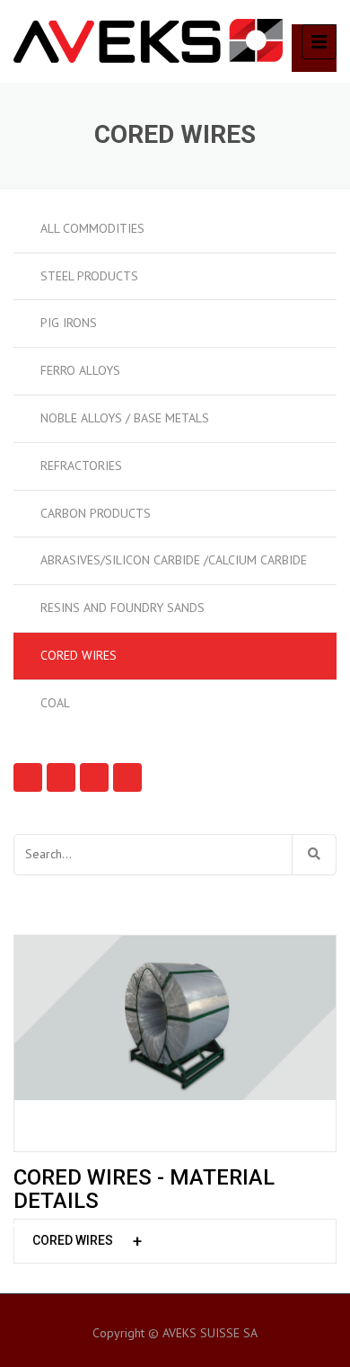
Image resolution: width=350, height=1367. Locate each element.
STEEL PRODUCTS (89, 276)
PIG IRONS (68, 323)
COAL (55, 703)
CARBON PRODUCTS (95, 513)
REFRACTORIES (81, 465)
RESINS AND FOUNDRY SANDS (122, 607)
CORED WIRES (78, 655)
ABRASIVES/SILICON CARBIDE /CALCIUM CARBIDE (173, 560)
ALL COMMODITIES (92, 228)
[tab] (175, 1241)
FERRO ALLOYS (80, 370)
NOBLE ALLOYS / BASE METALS (124, 418)
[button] (175, 1241)
